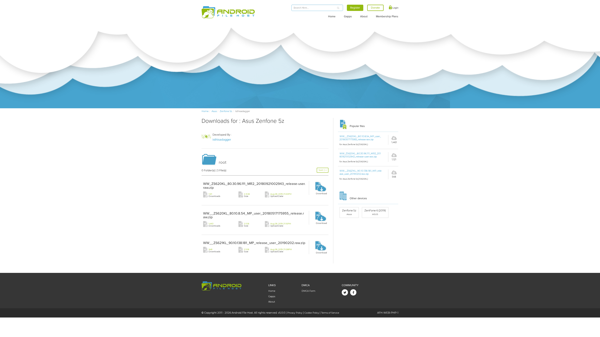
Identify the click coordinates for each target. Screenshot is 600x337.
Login (395, 7)
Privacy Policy (294, 312)
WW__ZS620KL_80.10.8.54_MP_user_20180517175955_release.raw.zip (253, 215)
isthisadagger (221, 140)
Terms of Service (330, 312)
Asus (214, 111)
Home (331, 16)
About (364, 16)
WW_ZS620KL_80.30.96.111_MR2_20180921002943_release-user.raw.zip (254, 186)
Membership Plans (387, 16)
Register (355, 7)
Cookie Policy (311, 312)
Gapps (348, 16)
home (205, 111)
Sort (321, 170)
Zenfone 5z (226, 111)
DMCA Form (308, 291)
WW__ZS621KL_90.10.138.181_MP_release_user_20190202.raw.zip (254, 243)
